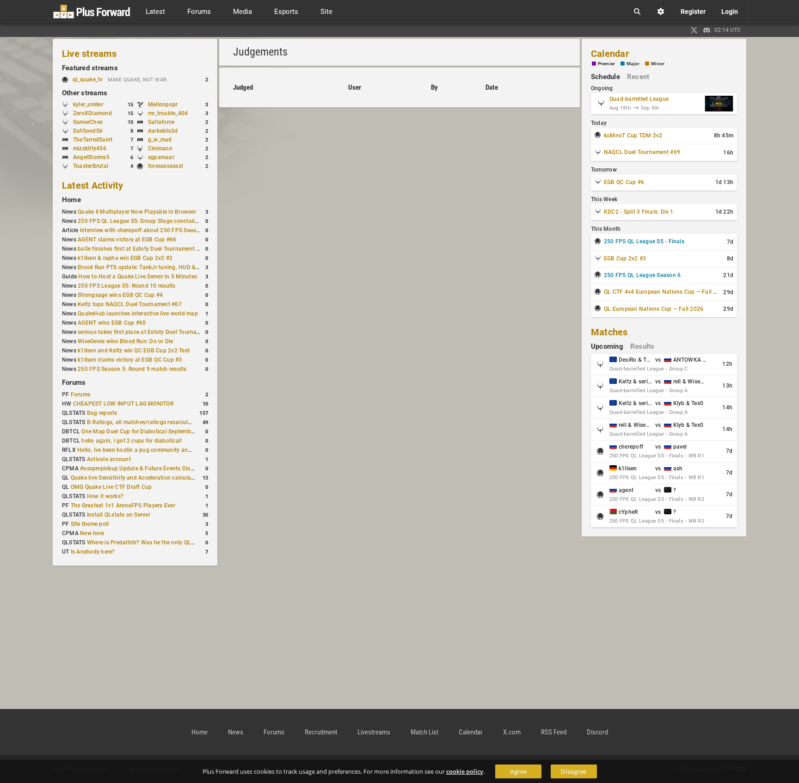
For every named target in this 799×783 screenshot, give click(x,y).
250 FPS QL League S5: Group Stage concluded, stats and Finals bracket (172, 221)
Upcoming (607, 346)
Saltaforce (161, 122)
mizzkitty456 (89, 148)
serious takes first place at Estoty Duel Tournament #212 (151, 332)
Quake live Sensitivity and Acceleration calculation (136, 478)
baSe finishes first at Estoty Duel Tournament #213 (143, 249)
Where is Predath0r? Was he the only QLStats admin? (156, 542)
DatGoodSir (88, 131)
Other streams (84, 93)
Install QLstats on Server (118, 515)
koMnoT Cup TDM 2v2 (633, 135)
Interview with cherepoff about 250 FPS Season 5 (144, 230)
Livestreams (373, 732)
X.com (512, 732)
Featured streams (90, 68)
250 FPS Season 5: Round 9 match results (132, 369)
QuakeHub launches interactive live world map (138, 313)
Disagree (573, 771)
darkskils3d (163, 131)
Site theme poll (90, 524)
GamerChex (88, 122)
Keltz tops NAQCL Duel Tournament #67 (130, 304)
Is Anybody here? (93, 552)
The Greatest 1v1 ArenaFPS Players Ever (123, 505)
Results (642, 346)
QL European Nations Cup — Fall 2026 (653, 309)
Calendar (610, 53)
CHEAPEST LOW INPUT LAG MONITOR (123, 404)
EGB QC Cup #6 (624, 182)
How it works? (105, 496)
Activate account (109, 459)
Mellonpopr (163, 104)
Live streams (89, 53)
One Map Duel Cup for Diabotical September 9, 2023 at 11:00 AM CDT (172, 431)
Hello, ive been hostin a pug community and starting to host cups (161, 450)
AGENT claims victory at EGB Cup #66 (127, 239)
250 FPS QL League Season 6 (642, 275)
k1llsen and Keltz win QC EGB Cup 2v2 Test (134, 350)
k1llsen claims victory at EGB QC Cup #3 (130, 360)
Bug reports (102, 413)
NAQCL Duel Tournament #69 (642, 152)
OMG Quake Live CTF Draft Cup (111, 487)
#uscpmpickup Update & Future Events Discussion (145, 468)
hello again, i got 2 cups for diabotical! (131, 441)
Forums (74, 382)
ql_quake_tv (88, 79)
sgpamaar (161, 157)
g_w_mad (160, 139)
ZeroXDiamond (92, 113)
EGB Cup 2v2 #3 (625, 258)
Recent (638, 77)
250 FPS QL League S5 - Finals (644, 241)
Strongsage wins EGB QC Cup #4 (120, 295)
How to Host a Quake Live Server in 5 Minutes (137, 276)
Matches (609, 332)
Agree (518, 771)
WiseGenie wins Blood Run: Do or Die (125, 341)
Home (71, 200)
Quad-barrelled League (639, 99)
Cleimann (160, 148)
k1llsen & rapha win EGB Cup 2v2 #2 (125, 258)
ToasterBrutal (90, 166)
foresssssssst (165, 166)
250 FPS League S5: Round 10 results (126, 286)
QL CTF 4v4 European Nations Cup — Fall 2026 (665, 292)
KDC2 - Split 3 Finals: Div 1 (639, 212)
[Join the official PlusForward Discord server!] (707, 30)
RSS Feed (553, 732)
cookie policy (464, 771)
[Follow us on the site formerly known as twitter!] (694, 30)
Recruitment (321, 732)
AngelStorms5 (91, 157)
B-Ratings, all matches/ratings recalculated (143, 422)
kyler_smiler (88, 104)
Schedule (605, 77)
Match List (424, 732)
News (235, 732)
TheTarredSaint (92, 139)
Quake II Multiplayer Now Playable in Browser (137, 212)
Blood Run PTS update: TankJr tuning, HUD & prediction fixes (157, 267)
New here (92, 533)
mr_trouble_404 (168, 113)
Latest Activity (92, 185)
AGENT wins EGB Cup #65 (112, 323)
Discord (597, 732)
